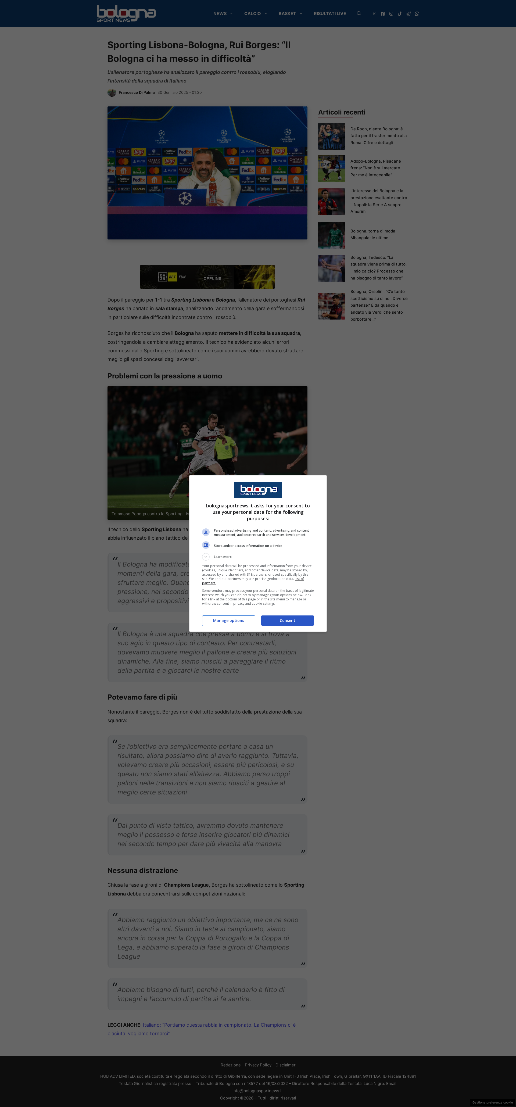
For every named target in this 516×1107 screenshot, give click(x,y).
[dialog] (258, 553)
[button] (258, 557)
